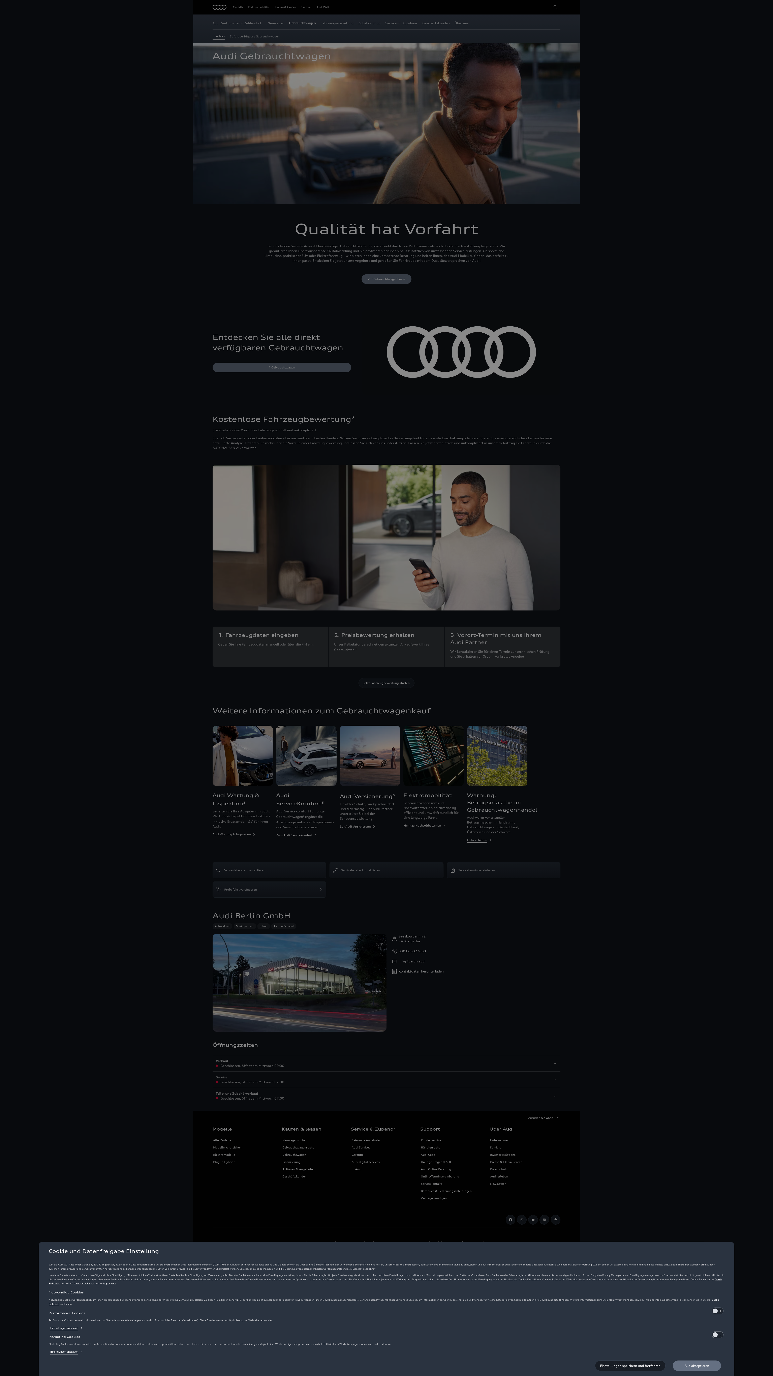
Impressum (109, 1283)
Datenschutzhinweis (82, 1283)
